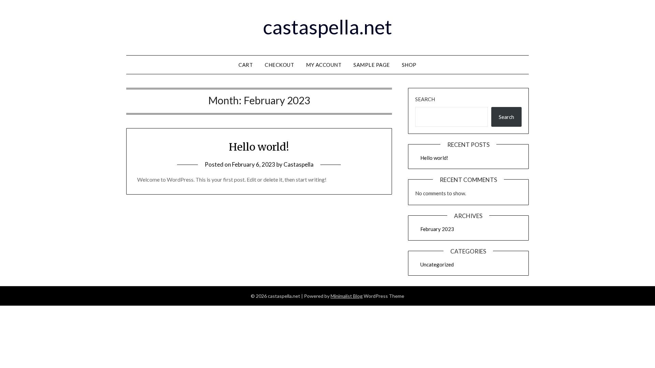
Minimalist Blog (347, 296)
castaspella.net (327, 27)
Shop (409, 65)
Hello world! (259, 146)
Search (425, 99)
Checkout (279, 65)
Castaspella (298, 164)
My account (323, 65)
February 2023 (437, 229)
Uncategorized (437, 264)
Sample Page (371, 65)
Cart (245, 65)
